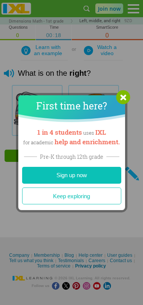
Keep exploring (71, 196)
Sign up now (71, 175)
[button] (123, 97)
